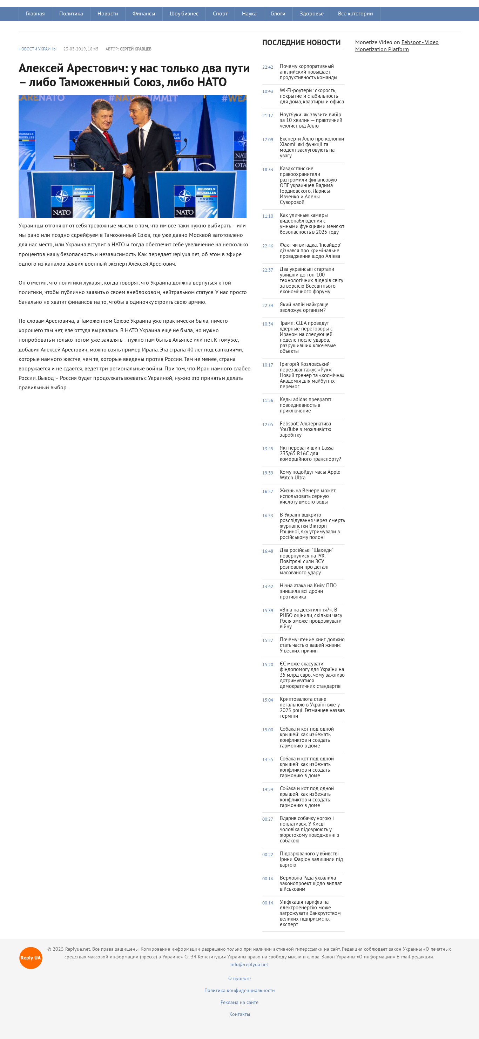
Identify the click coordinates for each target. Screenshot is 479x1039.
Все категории (355, 14)
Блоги (278, 14)
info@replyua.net (249, 965)
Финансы (144, 14)
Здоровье (312, 14)
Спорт (220, 14)
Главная (35, 14)
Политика (71, 14)
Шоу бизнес (184, 14)
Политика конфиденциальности (239, 991)
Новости (107, 14)
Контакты (239, 1015)
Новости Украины (37, 49)
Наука (249, 14)
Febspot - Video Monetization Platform (397, 46)
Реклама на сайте (239, 1003)
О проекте (239, 979)
